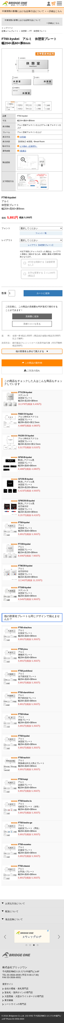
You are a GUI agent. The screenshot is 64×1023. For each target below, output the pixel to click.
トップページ (7, 28)
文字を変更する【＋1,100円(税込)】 (41, 274)
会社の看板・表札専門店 (16, 988)
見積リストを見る (32, 324)
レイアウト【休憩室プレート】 (41, 245)
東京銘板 (9, 1000)
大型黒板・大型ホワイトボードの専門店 (24, 996)
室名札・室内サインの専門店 (19, 992)
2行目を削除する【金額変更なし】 (41, 263)
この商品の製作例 (33, 363)
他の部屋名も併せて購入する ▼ (32, 351)
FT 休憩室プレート (38, 31)
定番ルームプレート (10, 31)
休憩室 (24, 31)
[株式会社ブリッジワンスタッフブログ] (32, 936)
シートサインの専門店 (15, 1004)
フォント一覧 (41, 233)
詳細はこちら (55, 11)
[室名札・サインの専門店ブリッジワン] (20, 4)
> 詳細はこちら (53, 23)
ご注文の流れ (33, 370)
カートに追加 (43, 293)
